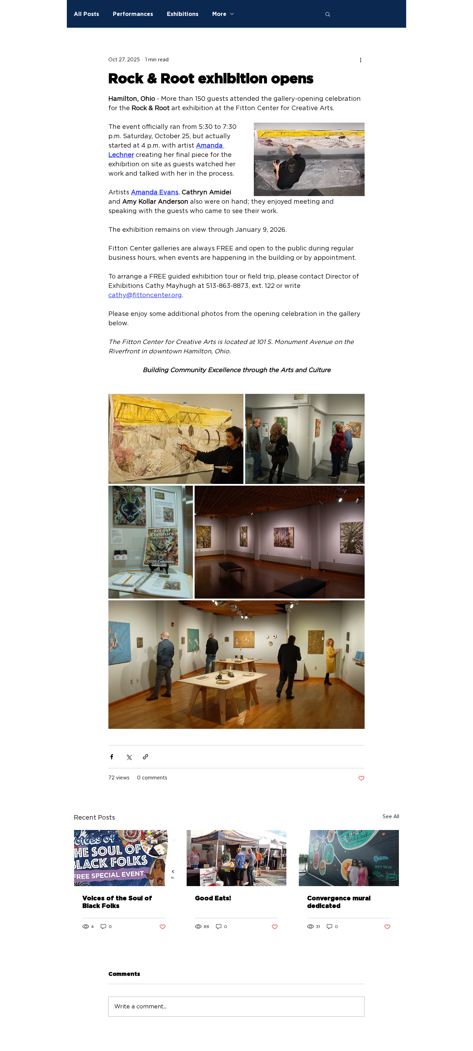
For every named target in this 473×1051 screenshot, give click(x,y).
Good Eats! (213, 898)
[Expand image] (175, 439)
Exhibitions (182, 14)
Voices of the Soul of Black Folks (117, 902)
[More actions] (360, 60)
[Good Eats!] (237, 858)
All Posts (86, 14)
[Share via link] (145, 756)
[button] (327, 14)
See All (391, 816)
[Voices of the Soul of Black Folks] (124, 858)
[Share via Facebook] (111, 756)
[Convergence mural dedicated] (349, 858)
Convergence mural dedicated (339, 902)
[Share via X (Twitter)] (128, 756)
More (219, 14)
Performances (133, 14)
